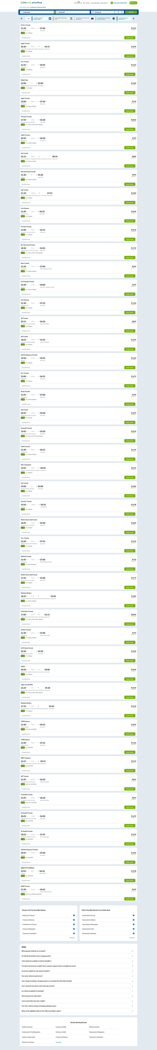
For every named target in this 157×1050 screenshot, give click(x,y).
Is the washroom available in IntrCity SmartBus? (36, 961)
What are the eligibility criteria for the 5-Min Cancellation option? (41, 1011)
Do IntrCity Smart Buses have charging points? (36, 956)
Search (131, 12)
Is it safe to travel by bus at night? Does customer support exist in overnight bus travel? (49, 966)
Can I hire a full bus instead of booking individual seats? (39, 1006)
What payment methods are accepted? (34, 951)
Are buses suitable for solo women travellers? (36, 971)
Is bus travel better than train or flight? (33, 1001)
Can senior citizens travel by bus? (32, 976)
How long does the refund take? (31, 996)
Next (133, 18)
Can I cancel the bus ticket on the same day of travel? (38, 986)
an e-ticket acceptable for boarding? (33, 991)
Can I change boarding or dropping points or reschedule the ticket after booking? (47, 981)
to (27, 1027)
